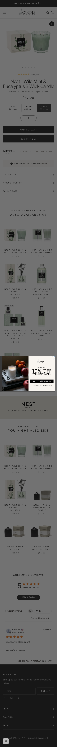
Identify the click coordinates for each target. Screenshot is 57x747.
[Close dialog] (53, 357)
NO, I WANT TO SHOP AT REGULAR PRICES (42, 386)
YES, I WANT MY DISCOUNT (41, 381)
